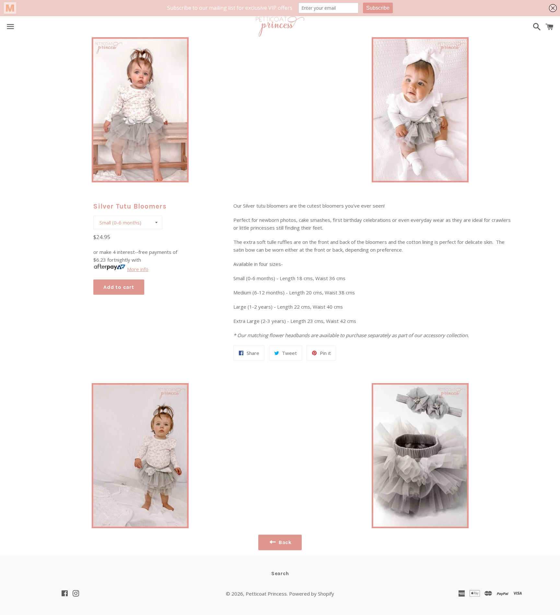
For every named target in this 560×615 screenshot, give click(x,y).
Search (280, 573)
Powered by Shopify (311, 593)
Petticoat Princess (266, 593)
